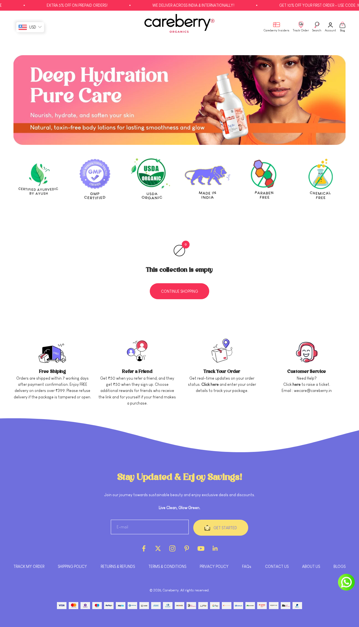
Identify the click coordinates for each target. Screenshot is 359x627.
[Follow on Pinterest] (186, 548)
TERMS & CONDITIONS (167, 566)
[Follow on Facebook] (144, 548)
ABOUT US (311, 566)
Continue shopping (179, 291)
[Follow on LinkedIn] (215, 548)
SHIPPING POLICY (72, 566)
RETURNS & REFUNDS (118, 566)
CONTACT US (277, 566)
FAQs (246, 566)
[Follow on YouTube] (201, 548)
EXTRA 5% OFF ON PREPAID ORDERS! (62, 5)
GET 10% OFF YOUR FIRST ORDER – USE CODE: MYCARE (311, 5)
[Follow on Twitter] (158, 548)
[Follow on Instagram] (172, 548)
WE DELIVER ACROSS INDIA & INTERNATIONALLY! (179, 5)
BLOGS (339, 566)
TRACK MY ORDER (28, 566)
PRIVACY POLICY (214, 566)
